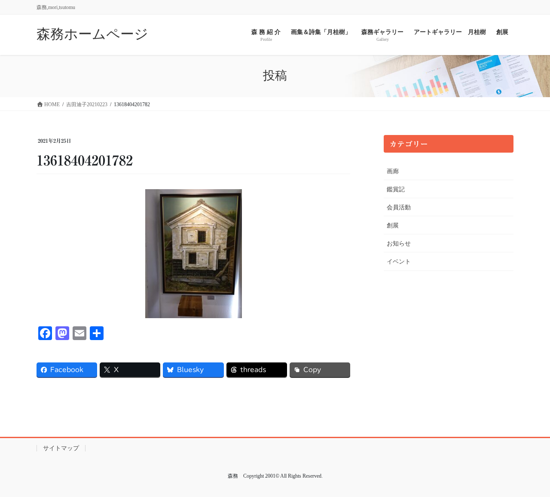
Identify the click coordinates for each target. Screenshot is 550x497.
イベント (399, 261)
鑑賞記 (396, 189)
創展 (393, 225)
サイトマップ (61, 448)
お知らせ (399, 243)
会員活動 (399, 207)
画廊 (393, 171)
